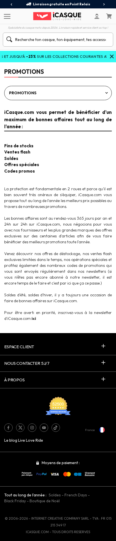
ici (34, 318)
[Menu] (6, 16)
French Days (75, 495)
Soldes (55, 495)
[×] (112, 57)
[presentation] (11, 4)
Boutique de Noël (45, 500)
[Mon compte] (96, 16)
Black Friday (15, 500)
